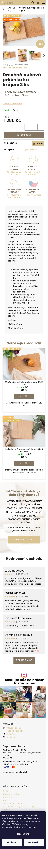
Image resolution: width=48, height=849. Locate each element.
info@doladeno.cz (15, 728)
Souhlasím (34, 842)
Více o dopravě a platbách (15, 772)
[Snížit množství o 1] (28, 127)
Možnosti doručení (12, 103)
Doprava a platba (11, 794)
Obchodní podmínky (12, 803)
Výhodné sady (30, 149)
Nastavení (23, 833)
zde (34, 827)
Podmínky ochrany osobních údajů (19, 806)
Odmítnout (11, 842)
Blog (5, 800)
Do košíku (26, 135)
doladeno (11, 737)
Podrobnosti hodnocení (15, 68)
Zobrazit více (24, 660)
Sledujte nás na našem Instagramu (24, 681)
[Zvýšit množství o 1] (40, 127)
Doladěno (11, 734)
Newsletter (8, 797)
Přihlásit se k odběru (21, 539)
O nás (5, 791)
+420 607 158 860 (15, 731)
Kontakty (7, 809)
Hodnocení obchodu (24, 558)
